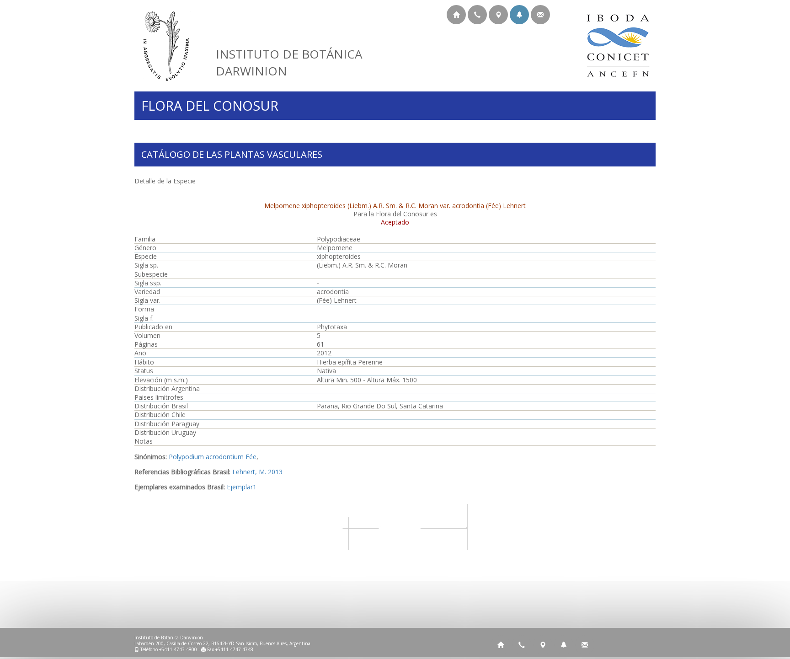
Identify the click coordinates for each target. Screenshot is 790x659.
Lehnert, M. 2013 (257, 471)
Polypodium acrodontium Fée (212, 456)
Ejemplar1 (241, 486)
